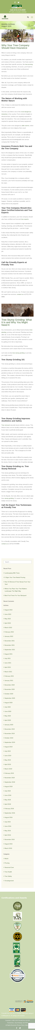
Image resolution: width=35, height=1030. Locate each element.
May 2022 (8, 618)
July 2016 (8, 822)
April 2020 (8, 720)
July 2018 (8, 791)
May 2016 (8, 830)
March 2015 (8, 848)
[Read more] (17, 30)
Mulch (6, 858)
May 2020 (8, 716)
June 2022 (8, 614)
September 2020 (10, 698)
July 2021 (8, 658)
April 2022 (8, 623)
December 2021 (10, 641)
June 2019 (8, 755)
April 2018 (8, 804)
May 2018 (8, 799)
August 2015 (8, 844)
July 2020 (8, 707)
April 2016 (8, 835)
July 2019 (8, 751)
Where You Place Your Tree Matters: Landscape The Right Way (16, 590)
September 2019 (10, 742)
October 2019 (9, 738)
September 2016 (10, 813)
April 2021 (8, 667)
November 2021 (10, 645)
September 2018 (10, 782)
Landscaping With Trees (12, 573)
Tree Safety (8, 876)
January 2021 (9, 680)
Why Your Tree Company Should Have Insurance (15, 46)
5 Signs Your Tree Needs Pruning (15, 577)
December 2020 (10, 685)
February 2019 (9, 773)
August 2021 (8, 654)
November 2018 (10, 777)
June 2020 (8, 711)
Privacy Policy (20, 1025)
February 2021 (9, 676)
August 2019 (8, 746)
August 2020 (8, 702)
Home (32, 25)
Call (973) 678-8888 (17, 10)
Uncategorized (9, 880)
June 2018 (8, 795)
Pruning (7, 863)
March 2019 (8, 769)
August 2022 (8, 610)
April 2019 (8, 764)
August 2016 (8, 817)
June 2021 (8, 663)
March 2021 (8, 671)
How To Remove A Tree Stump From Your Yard (17, 583)
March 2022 (8, 627)
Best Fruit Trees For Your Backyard (15, 595)
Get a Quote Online (18, 12)
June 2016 (8, 826)
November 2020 (10, 689)
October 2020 (9, 694)
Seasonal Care (9, 867)
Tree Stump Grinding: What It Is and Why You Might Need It (16, 322)
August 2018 (8, 786)
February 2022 (9, 632)
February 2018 (9, 808)
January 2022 (9, 636)
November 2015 (10, 839)
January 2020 (9, 724)
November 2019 (10, 733)
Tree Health (8, 872)
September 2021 (10, 649)
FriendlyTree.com (23, 1020)
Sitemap (27, 1025)
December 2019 (10, 729)
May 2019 (8, 760)
